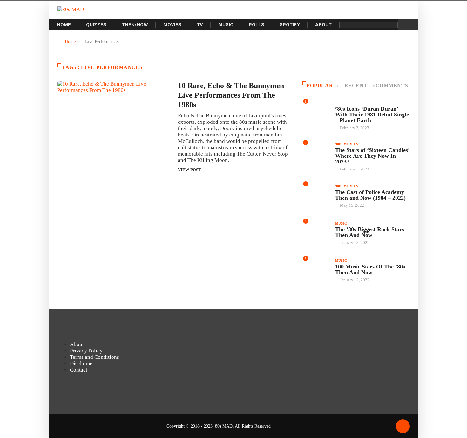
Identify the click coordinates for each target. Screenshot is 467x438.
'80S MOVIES (346, 144)
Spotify (290, 25)
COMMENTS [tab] (392, 85)
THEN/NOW (135, 25)
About (323, 25)
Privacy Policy (86, 351)
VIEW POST (189, 169)
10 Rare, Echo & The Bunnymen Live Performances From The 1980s (231, 95)
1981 (339, 103)
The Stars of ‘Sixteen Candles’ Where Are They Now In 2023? (372, 156)
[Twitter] (389, 25)
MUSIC (226, 25)
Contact (78, 370)
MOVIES (172, 25)
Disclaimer (82, 363)
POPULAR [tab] (320, 85)
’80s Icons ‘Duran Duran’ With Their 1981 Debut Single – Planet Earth (372, 114)
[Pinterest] (379, 25)
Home (64, 25)
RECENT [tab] (356, 85)
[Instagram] (359, 25)
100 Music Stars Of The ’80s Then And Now (370, 269)
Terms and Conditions (94, 357)
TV (200, 25)
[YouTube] (369, 25)
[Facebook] (348, 25)
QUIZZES (96, 25)
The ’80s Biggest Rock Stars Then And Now (369, 232)
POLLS (256, 25)
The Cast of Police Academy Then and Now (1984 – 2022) (370, 195)
